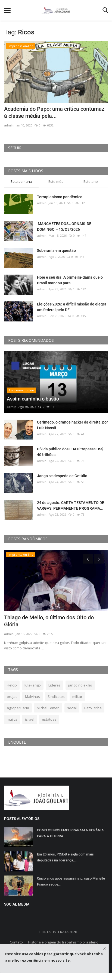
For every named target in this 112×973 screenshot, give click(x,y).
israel (29, 719)
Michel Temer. (48, 707)
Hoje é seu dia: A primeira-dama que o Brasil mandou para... (70, 280)
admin (9, 125)
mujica (12, 719)
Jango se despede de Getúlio (62, 476)
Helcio (12, 685)
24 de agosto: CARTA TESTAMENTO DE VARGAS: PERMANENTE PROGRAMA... (70, 505)
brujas (12, 696)
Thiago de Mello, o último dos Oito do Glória (49, 621)
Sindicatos (56, 696)
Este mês (55, 181)
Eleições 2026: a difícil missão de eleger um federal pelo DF (71, 307)
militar (77, 696)
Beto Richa (93, 707)
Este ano (90, 181)
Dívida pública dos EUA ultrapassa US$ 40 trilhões (70, 452)
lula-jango (32, 685)
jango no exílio (80, 685)
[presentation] (88, 559)
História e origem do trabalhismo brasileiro (63, 942)
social (72, 707)
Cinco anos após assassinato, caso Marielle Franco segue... (71, 881)
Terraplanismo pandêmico (59, 197)
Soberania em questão (56, 250)
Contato (16, 942)
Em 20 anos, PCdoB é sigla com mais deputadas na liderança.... (65, 857)
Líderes (54, 685)
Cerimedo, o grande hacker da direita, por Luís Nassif (72, 425)
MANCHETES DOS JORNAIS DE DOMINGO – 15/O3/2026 (64, 227)
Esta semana (21, 181)
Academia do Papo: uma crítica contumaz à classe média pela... (54, 112)
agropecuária (18, 707)
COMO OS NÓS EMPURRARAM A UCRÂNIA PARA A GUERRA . (70, 833)
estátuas (49, 719)
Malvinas (32, 696)
